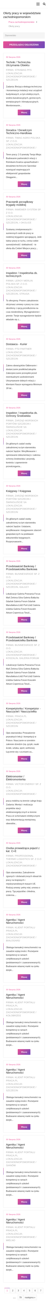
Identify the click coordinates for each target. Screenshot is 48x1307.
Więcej (24, 112)
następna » (30, 1297)
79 (20, 1297)
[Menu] (38, 4)
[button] (44, 4)
